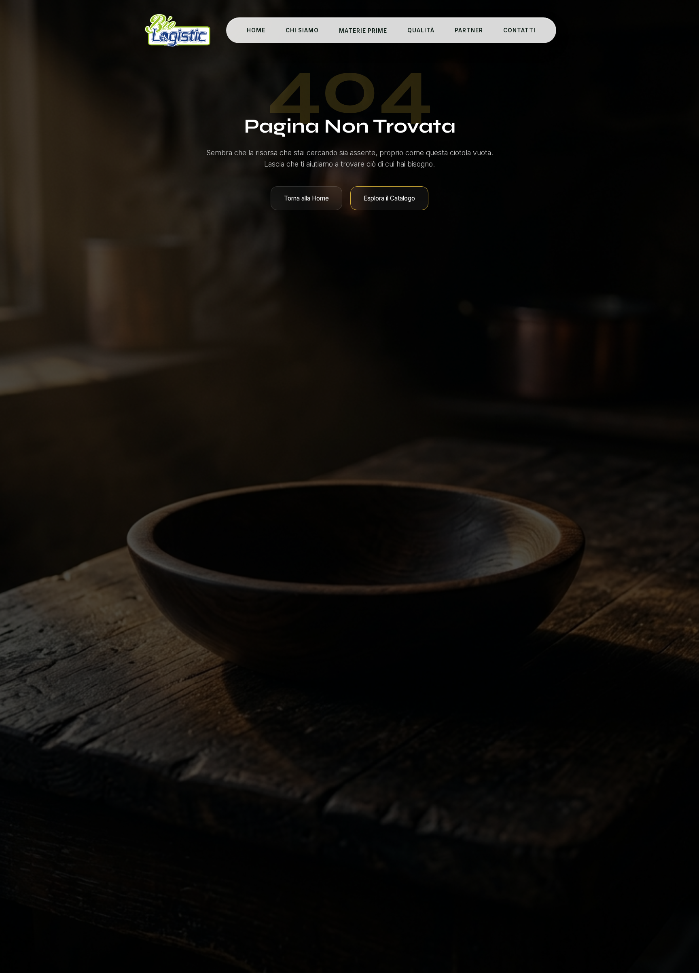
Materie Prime (363, 30)
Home (256, 30)
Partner (469, 30)
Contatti (519, 30)
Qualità (420, 30)
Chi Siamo (302, 30)
